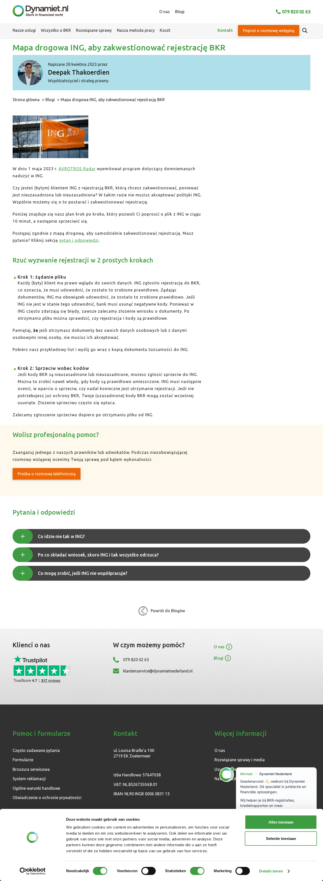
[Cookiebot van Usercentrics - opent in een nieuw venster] (33, 871)
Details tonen (271, 871)
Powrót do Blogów (168, 610)
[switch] (148, 871)
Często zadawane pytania (36, 750)
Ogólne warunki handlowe (36, 788)
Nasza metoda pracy (136, 30)
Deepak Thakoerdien (79, 72)
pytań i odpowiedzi (79, 240)
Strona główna (26, 99)
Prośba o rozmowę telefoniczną (46, 474)
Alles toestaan (280, 822)
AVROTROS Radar (77, 168)
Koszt (165, 30)
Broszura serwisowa (31, 769)
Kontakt (225, 30)
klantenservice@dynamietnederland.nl (158, 671)
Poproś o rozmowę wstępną (268, 30)
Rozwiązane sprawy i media (239, 759)
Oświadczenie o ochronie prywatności (47, 797)
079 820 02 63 (296, 11)
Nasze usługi (24, 30)
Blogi (179, 11)
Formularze (23, 759)
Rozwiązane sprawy (94, 30)
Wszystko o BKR (56, 30)
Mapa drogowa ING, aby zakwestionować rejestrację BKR (113, 99)
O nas (164, 11)
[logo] (40, 11)
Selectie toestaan (281, 838)
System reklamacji (29, 778)
